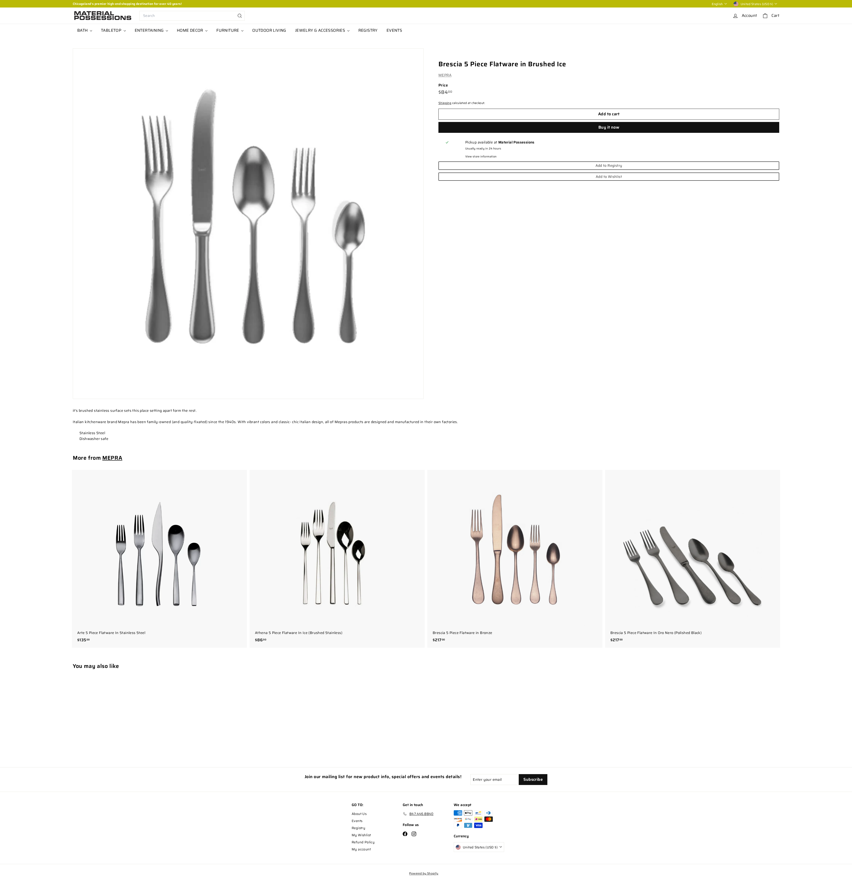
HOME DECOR (190, 30)
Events (357, 821)
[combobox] (192, 16)
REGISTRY (368, 30)
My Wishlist (361, 835)
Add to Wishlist (609, 176)
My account (361, 849)
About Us (359, 813)
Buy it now (608, 127)
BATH (83, 30)
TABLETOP (111, 30)
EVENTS (394, 30)
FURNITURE (228, 30)
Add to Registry (609, 165)
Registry (358, 828)
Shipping (444, 103)
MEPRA (445, 75)
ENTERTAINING (150, 30)
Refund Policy (363, 842)
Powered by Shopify (423, 873)
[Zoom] (248, 224)
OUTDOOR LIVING (269, 30)
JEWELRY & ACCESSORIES (320, 30)
